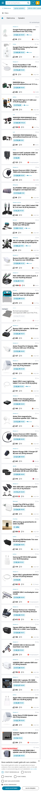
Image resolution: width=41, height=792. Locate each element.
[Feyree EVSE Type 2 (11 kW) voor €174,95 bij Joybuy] (20, 103)
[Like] (14, 39)
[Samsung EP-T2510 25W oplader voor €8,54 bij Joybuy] (20, 560)
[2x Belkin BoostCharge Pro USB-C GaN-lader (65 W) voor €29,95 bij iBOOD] (20, 472)
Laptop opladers (19, 8)
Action (14, 149)
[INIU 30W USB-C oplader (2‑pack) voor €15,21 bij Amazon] (20, 490)
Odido (14, 44)
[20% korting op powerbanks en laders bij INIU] (20, 525)
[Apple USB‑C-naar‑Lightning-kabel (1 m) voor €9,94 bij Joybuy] (20, 384)
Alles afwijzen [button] (30, 788)
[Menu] (2, 3)
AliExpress (15, 185)
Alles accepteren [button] (11, 788)
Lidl (14, 79)
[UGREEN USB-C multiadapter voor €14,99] (20, 595)
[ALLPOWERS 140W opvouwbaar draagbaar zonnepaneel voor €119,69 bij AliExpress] (20, 191)
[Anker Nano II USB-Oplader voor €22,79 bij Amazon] (20, 718)
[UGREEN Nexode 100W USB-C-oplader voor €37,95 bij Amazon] (20, 753)
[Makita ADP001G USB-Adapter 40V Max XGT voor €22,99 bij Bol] (20, 296)
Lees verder (33, 769)
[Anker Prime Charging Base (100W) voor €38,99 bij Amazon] (20, 402)
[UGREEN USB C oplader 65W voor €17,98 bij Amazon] (20, 665)
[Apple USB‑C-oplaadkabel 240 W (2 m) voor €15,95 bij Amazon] (20, 578)
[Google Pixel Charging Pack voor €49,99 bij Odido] (20, 50)
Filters (6, 13)
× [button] (39, 761)
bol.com (15, 220)
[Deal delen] (33, 3)
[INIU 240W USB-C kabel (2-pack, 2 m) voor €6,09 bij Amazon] (20, 279)
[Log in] (38, 3)
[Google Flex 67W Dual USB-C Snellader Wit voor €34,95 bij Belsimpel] (20, 507)
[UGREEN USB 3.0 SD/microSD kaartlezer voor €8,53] (20, 648)
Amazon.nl (15, 26)
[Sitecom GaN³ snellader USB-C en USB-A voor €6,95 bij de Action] (20, 156)
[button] (20, 784)
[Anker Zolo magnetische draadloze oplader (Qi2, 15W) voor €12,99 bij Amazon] (20, 419)
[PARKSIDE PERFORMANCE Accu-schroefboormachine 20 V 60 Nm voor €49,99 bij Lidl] (20, 120)
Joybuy (14, 97)
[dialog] (20, 775)
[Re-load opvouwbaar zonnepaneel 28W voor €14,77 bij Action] (20, 314)
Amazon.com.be (17, 202)
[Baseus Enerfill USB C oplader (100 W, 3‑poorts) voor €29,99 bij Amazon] (20, 261)
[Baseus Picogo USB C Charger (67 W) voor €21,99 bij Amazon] (20, 454)
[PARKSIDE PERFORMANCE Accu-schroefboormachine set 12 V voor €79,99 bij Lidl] (20, 138)
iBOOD (14, 466)
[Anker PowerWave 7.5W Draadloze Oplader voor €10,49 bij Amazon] (20, 68)
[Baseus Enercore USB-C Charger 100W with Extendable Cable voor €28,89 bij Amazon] (20, 173)
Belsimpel (15, 501)
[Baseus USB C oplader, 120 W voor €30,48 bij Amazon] (20, 331)
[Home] (2, 18)
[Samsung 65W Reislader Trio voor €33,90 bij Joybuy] (20, 542)
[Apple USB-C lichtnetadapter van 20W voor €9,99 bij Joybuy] (20, 701)
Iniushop (15, 519)
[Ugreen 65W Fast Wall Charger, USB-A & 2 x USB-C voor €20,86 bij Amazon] (20, 630)
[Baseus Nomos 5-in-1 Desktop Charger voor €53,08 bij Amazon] (20, 613)
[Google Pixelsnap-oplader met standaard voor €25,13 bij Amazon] (20, 33)
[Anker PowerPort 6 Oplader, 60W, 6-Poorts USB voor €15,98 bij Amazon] (20, 349)
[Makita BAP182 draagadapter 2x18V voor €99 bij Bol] (20, 226)
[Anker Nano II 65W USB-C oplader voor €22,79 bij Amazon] (20, 367)
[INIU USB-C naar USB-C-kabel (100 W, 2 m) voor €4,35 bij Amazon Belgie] (20, 208)
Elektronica (7, 8)
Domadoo (15, 730)
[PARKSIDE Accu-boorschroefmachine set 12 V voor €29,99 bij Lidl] (20, 85)
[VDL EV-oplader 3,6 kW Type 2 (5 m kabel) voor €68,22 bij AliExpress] (20, 244)
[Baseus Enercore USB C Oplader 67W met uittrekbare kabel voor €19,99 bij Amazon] (20, 437)
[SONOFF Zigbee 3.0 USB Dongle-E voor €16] (20, 736)
